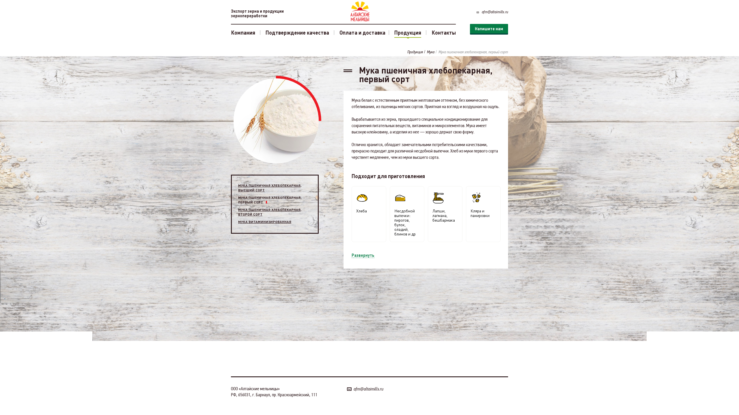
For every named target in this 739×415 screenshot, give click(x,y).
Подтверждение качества (297, 32)
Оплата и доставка (362, 32)
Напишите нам (489, 28)
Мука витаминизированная (264, 222)
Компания (243, 32)
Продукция (407, 32)
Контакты (444, 32)
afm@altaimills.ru (495, 12)
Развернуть (363, 255)
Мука (430, 52)
